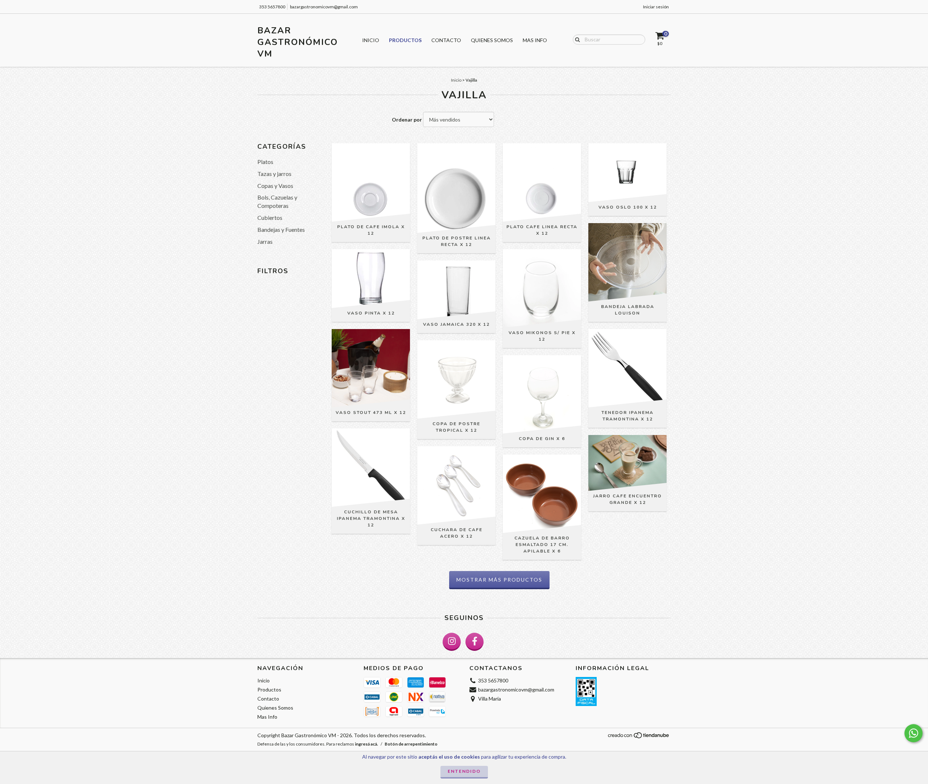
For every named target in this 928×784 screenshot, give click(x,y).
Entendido (464, 771)
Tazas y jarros (274, 173)
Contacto (446, 40)
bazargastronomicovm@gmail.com (324, 6)
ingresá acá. (366, 744)
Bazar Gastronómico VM (297, 42)
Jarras (265, 241)
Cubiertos (269, 217)
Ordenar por (407, 119)
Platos (265, 161)
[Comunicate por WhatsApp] (913, 733)
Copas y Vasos (275, 185)
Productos (405, 40)
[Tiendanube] (639, 737)
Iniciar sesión (656, 6)
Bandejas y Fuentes (281, 229)
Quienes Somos (492, 40)
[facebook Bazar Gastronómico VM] (474, 642)
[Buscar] (576, 39)
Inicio (370, 40)
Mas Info (535, 40)
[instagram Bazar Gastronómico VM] (452, 642)
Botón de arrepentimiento (411, 744)
